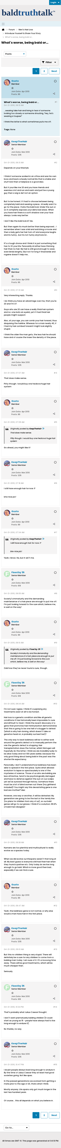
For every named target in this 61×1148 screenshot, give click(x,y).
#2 (55, 162)
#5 (55, 422)
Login (53, 2)
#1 (56, 102)
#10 (55, 703)
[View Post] (43, 428)
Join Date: (16, 91)
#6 (55, 483)
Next (54, 71)
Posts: (14, 94)
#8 (55, 593)
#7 (55, 532)
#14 (55, 1007)
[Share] (54, 93)
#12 (55, 905)
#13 (55, 949)
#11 (55, 842)
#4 (55, 373)
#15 (55, 1064)
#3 (55, 290)
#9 (55, 642)
